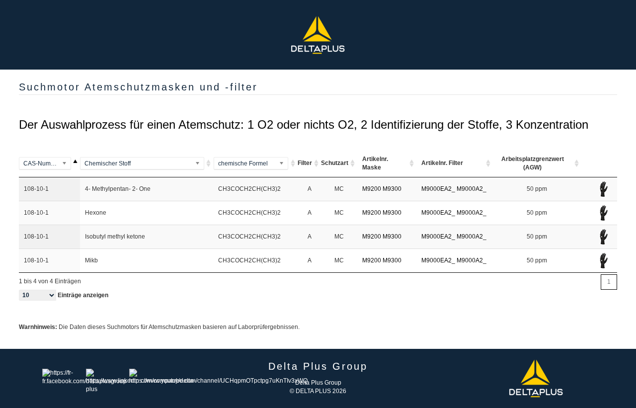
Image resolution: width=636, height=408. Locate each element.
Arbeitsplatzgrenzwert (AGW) (532, 163)
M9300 (392, 188)
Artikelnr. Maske (375, 163)
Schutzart (334, 163)
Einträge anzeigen (82, 295)
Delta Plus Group (318, 382)
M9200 (371, 188)
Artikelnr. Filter (442, 163)
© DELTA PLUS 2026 (318, 391)
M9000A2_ (471, 188)
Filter (305, 163)
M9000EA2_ (438, 188)
